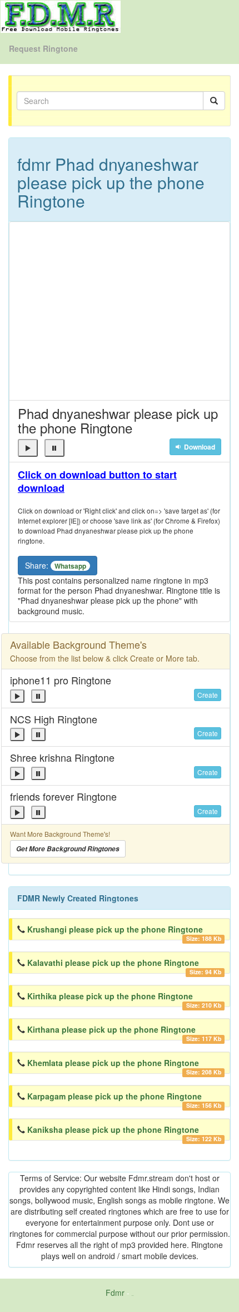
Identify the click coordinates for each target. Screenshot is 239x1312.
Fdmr (115, 1292)
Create (207, 694)
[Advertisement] (119, 311)
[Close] (28, 448)
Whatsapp (70, 566)
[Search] (214, 100)
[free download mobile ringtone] (61, 15)
